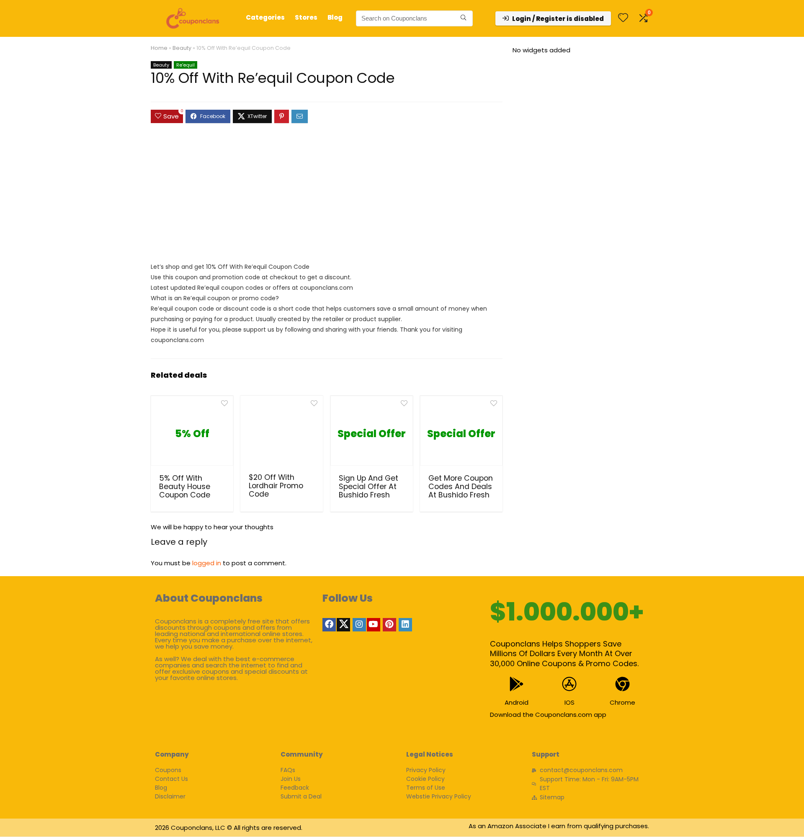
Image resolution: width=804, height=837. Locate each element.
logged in (206, 563)
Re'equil (185, 65)
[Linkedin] (405, 624)
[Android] (516, 684)
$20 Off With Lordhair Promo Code (276, 485)
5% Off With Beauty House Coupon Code (184, 486)
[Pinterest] (389, 624)
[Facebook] (329, 624)
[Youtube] (373, 624)
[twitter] (343, 624)
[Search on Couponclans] (463, 18)
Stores (306, 17)
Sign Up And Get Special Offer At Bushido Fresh (368, 486)
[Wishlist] (623, 18)
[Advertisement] (326, 196)
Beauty (182, 48)
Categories (265, 17)
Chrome (622, 702)
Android (516, 702)
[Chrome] (622, 684)
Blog (335, 17)
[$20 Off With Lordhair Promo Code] (282, 433)
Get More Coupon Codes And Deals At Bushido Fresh (460, 486)
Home (159, 48)
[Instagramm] (359, 624)
